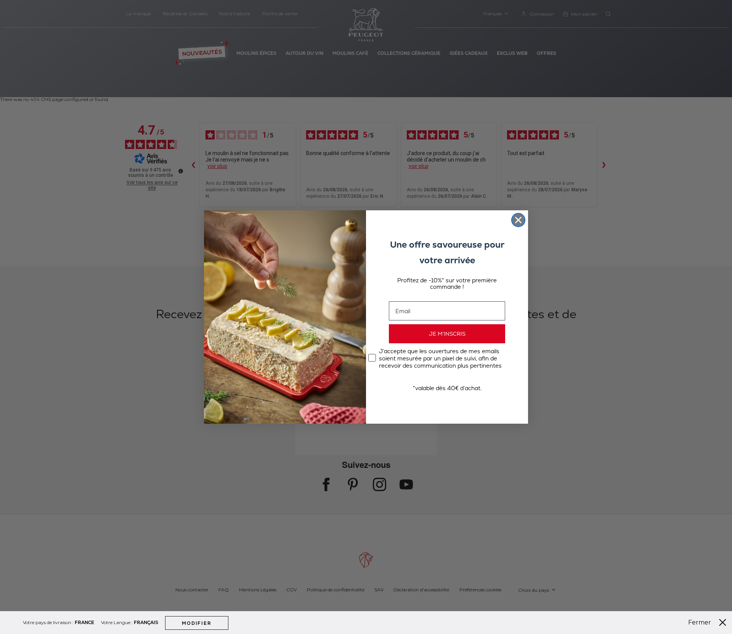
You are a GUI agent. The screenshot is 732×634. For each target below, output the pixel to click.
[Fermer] (722, 622)
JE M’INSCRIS (447, 333)
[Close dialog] (518, 220)
